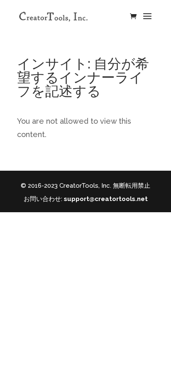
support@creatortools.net (106, 199)
